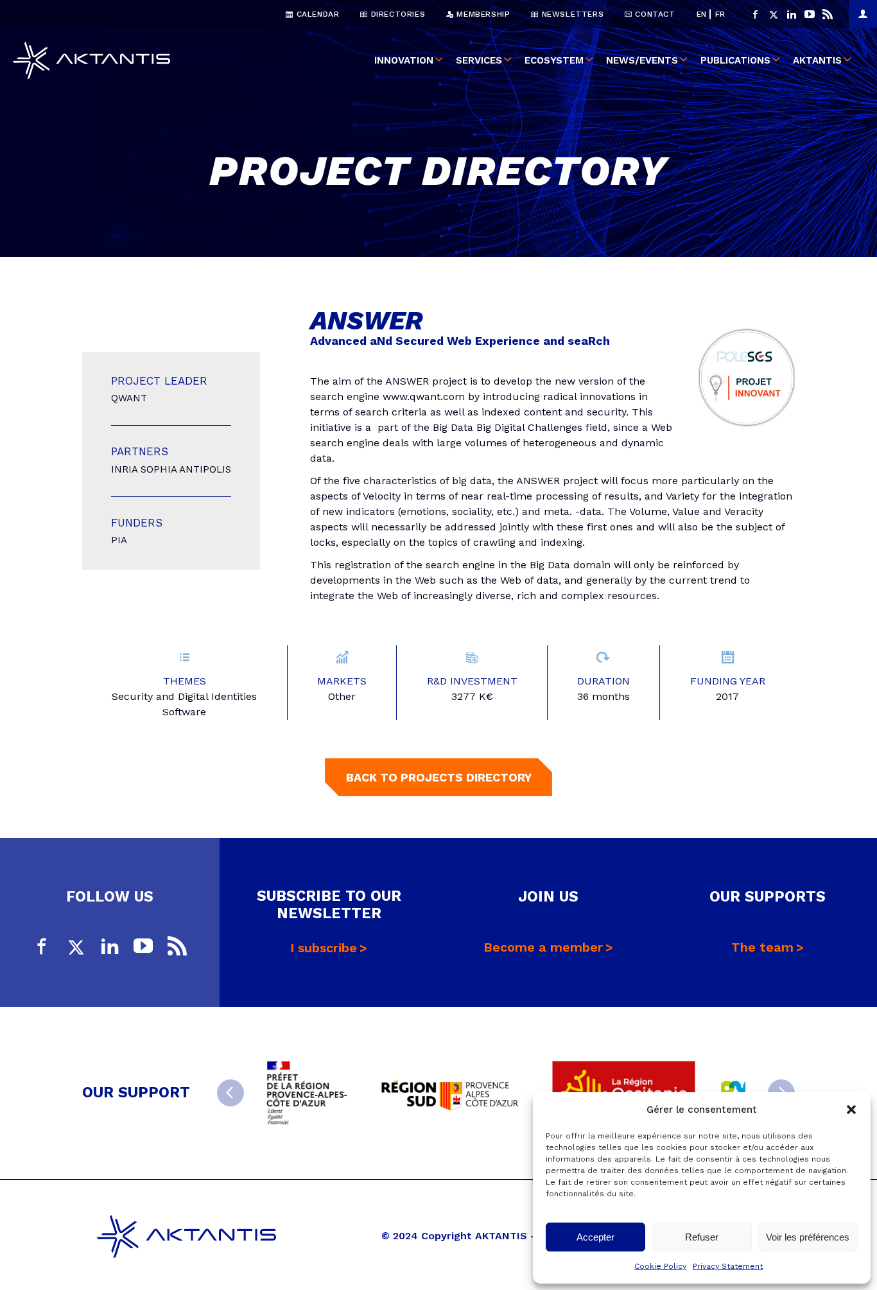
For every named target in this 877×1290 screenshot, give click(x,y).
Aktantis (817, 60)
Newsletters (571, 14)
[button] (851, 1109)
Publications (735, 60)
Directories (396, 14)
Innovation (403, 60)
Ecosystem (554, 60)
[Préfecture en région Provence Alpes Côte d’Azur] (306, 1093)
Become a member (543, 947)
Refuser (701, 1237)
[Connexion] (863, 14)
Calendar (316, 14)
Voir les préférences (807, 1237)
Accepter (595, 1237)
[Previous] (230, 1092)
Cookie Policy (660, 1266)
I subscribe (323, 947)
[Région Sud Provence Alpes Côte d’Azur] (449, 1092)
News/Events (642, 60)
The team (762, 947)
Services (479, 60)
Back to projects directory (439, 777)
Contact (653, 14)
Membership (482, 14)
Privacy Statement (728, 1266)
